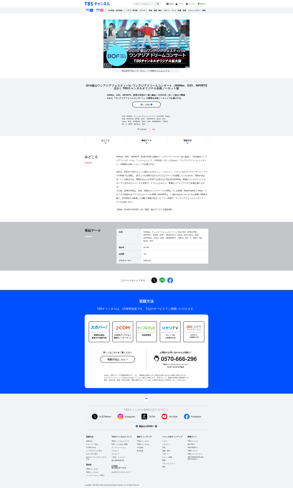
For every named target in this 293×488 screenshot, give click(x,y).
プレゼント (192, 4)
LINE (162, 280)
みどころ (105, 140)
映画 (184, 10)
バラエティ (143, 10)
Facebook (196, 416)
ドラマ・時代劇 (131, 10)
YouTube (173, 416)
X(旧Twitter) (105, 416)
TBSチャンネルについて (120, 441)
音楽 (150, 10)
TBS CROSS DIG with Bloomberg (195, 458)
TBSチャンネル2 (99, 10)
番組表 (171, 4)
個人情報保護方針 (117, 460)
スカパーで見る (92, 444)
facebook (170, 280)
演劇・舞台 (158, 10)
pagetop (146, 398)
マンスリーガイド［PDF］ (95, 475)
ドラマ (164, 441)
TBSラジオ (192, 450)
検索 (158, 4)
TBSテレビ (192, 441)
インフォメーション (118, 447)
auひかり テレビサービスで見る (96, 458)
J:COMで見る (91, 447)
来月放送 (119, 10)
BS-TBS (190, 444)
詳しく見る (145, 104)
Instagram (130, 416)
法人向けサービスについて (121, 472)
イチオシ (181, 4)
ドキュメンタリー (194, 10)
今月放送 (111, 10)
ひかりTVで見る (92, 454)
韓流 (204, 10)
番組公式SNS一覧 (148, 426)
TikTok (152, 416)
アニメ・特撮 (176, 10)
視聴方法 (203, 4)
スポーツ (166, 10)
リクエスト (161, 71)
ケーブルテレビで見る (94, 450)
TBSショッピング (194, 454)
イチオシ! (114, 450)
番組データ (146, 140)
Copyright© (88, 485)
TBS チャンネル (97, 4)
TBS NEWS (192, 447)
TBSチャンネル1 (89, 10)
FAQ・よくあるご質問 (119, 444)
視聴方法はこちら (116, 359)
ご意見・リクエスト (118, 457)
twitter (154, 280)
